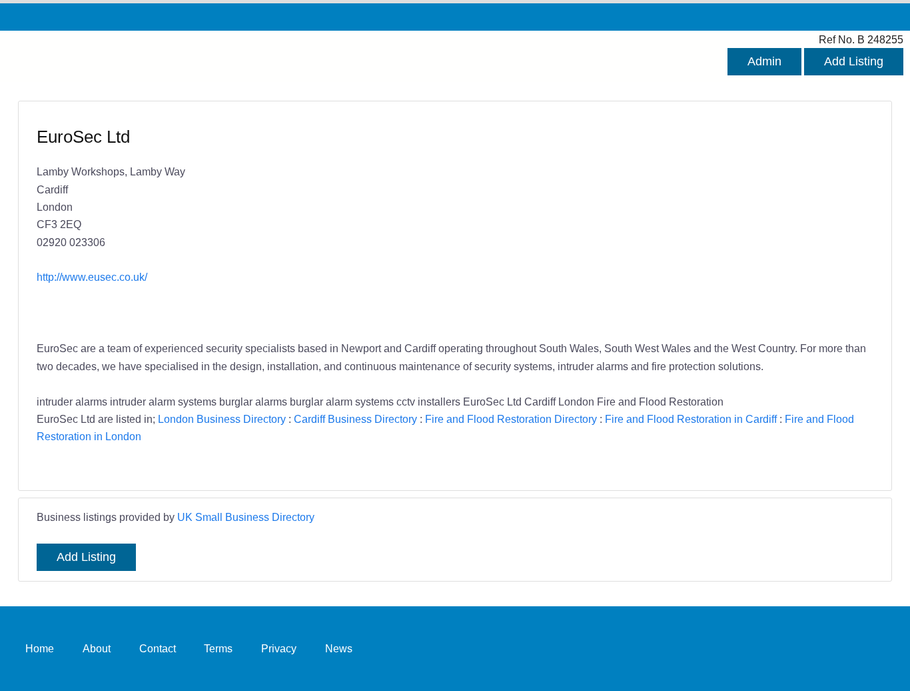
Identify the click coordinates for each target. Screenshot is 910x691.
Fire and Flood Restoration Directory (511, 419)
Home (39, 648)
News (338, 648)
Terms (218, 648)
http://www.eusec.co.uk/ (92, 277)
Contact (157, 648)
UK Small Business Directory (245, 517)
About (97, 648)
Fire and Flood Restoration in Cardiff (691, 419)
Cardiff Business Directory (355, 419)
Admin (764, 61)
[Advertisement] (657, 222)
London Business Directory (222, 419)
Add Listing (853, 61)
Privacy (278, 648)
